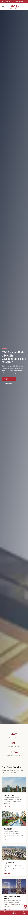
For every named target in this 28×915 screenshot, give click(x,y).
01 (25, 363)
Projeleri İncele (8, 379)
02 (25, 366)
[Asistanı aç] (25, 907)
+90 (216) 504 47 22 (21, 1)
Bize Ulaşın (8, 383)
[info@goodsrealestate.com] (2, 2)
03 (25, 370)
